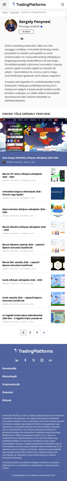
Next (43, 332)
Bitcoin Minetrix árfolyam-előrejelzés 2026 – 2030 (24, 228)
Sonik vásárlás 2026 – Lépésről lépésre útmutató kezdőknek (22, 299)
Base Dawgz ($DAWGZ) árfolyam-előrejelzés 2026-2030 (30, 157)
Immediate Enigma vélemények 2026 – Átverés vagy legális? (22, 193)
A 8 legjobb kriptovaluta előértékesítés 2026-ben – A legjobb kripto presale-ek (22, 317)
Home (4, 12)
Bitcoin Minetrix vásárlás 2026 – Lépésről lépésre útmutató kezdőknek (23, 246)
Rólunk (6, 400)
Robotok (7, 392)
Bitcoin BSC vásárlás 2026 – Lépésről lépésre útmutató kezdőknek (20, 264)
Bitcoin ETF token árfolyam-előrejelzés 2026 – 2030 (22, 175)
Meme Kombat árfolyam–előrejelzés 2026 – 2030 (24, 211)
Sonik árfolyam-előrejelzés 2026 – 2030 (22, 279)
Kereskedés (9, 368)
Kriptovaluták (11, 384)
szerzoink (14, 12)
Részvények (9, 376)
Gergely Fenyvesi (14, 162)
